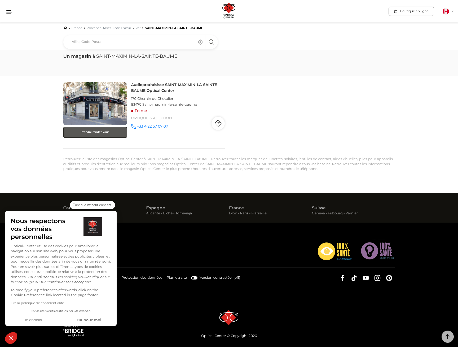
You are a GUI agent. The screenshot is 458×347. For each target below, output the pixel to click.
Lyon (233, 213)
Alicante (153, 213)
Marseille (259, 213)
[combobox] (140, 42)
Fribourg (335, 213)
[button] (11, 338)
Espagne (155, 208)
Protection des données (141, 278)
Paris (244, 213)
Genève (318, 213)
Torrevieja (183, 213)
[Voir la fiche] (144, 114)
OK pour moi (89, 320)
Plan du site (177, 278)
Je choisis (33, 320)
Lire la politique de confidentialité (37, 303)
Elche (168, 213)
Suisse (319, 208)
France (236, 208)
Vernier (352, 213)
